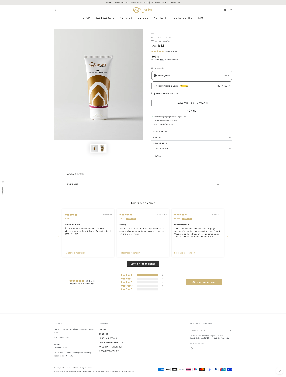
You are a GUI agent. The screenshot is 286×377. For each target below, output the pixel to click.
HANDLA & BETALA (108, 338)
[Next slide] (227, 237)
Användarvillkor (103, 371)
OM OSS (103, 330)
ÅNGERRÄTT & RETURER (110, 347)
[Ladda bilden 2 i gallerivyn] (102, 148)
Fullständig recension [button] (75, 253)
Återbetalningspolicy (73, 371)
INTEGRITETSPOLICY (109, 351)
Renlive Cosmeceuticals (69, 368)
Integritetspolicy (89, 371)
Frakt (162, 59)
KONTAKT (103, 334)
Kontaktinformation (129, 371)
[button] (55, 10)
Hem (152, 33)
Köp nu (192, 110)
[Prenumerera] (231, 330)
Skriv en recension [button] (204, 282)
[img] (71, 215)
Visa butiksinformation (163, 124)
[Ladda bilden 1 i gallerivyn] (94, 148)
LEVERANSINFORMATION (111, 342)
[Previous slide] (58, 237)
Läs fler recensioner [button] (143, 263)
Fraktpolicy (116, 371)
